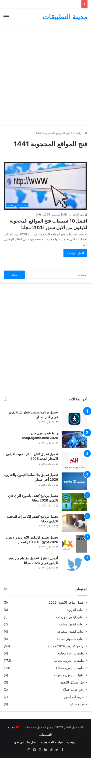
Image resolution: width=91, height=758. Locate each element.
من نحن (19, 742)
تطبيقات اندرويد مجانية (69, 660)
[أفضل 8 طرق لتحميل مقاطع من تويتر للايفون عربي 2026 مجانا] (74, 564)
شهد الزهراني (77, 214)
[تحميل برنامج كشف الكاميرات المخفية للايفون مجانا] (74, 523)
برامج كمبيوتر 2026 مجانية (66, 646)
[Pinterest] (51, 750)
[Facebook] (62, 750)
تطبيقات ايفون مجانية (70, 668)
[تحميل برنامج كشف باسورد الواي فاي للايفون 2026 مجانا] (74, 502)
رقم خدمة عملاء (73, 689)
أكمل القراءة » (75, 253)
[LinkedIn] (45, 750)
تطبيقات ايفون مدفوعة (69, 675)
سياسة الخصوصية (52, 742)
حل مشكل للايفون (72, 682)
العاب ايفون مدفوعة (70, 631)
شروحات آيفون (74, 697)
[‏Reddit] (34, 750)
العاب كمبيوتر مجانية (70, 639)
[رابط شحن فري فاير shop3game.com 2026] (74, 439)
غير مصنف (77, 704)
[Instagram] (29, 750)
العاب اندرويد (75, 610)
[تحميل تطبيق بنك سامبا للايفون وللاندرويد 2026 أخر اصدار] (74, 481)
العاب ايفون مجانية (71, 624)
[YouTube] (40, 750)
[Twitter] (57, 750)
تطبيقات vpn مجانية (70, 653)
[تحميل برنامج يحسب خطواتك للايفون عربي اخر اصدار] (74, 418)
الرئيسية (78, 133)
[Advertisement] (45, 75)
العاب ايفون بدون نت (70, 617)
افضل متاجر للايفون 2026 (66, 602)
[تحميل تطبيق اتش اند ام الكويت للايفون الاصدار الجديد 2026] (74, 460)
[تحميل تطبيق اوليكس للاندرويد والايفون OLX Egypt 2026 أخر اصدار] (74, 544)
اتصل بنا (32, 742)
